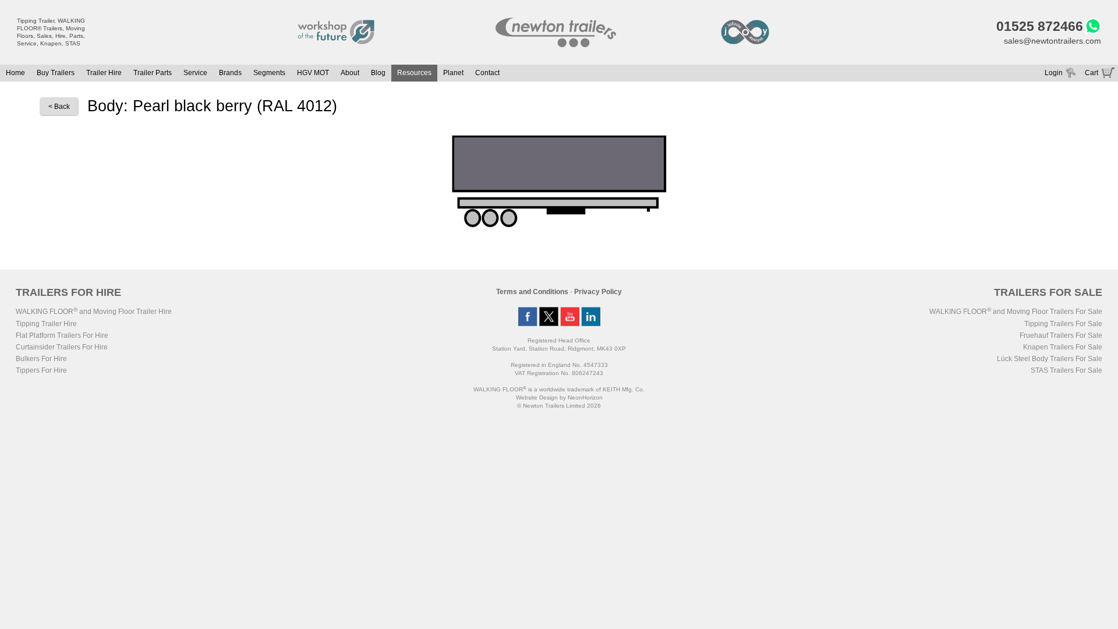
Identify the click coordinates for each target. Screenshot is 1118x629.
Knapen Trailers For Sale (1062, 347)
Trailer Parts (152, 73)
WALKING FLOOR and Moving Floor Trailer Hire (94, 312)
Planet (453, 73)
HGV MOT (313, 73)
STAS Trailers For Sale (1066, 370)
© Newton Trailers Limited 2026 (559, 405)
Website (537, 397)
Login (1054, 73)
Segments (269, 73)
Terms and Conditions (532, 292)
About (350, 73)
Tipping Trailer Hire (46, 324)
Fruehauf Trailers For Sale (1061, 335)
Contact (487, 73)
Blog (378, 73)
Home (15, 73)
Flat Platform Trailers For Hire (62, 335)
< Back (59, 107)
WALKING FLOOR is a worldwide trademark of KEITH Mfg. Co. (559, 389)
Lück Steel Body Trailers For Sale (1049, 359)
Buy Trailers (56, 73)
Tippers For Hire (41, 370)
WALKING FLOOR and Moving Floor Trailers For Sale (1015, 312)
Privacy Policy (598, 292)
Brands (230, 73)
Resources (414, 73)
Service (195, 73)
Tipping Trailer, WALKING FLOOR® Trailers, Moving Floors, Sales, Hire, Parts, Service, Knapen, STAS (51, 32)
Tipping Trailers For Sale (1063, 324)
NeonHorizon (585, 397)
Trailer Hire (104, 73)
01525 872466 (1039, 26)
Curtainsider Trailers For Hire (62, 347)
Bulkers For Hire (41, 359)
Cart (1091, 73)
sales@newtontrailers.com (1052, 40)
